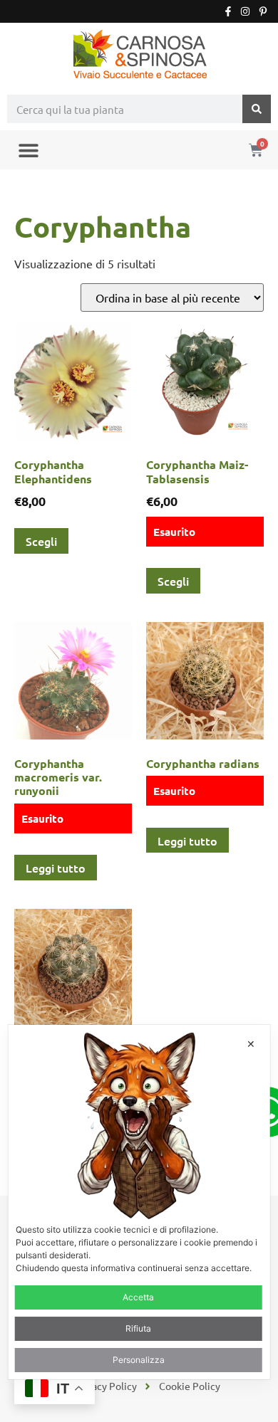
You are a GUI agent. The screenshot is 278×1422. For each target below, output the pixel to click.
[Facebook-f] (228, 11)
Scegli (41, 541)
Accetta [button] (138, 1297)
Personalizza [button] (139, 1359)
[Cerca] (256, 109)
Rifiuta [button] (138, 1328)
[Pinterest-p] (263, 11)
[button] (28, 150)
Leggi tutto (56, 867)
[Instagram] (245, 11)
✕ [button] (251, 1044)
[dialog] (139, 1202)
